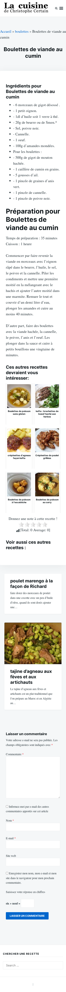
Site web (11, 856)
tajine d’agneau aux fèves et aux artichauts (31, 677)
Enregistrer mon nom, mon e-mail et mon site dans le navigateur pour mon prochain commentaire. (31, 877)
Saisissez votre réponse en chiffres (25, 892)
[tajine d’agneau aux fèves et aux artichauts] (33, 643)
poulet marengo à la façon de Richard (31, 583)
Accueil (5, 31)
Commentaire (15, 754)
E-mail (11, 838)
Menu (61, 8)
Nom (10, 820)
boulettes (22, 31)
